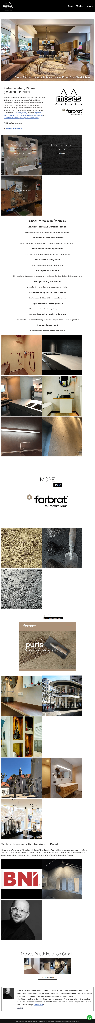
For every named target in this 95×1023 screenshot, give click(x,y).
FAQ (39, 1021)
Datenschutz (72, 1021)
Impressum (66, 1021)
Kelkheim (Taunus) (18, 118)
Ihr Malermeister (52, 946)
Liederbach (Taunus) (36, 115)
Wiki (42, 1021)
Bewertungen (60, 1021)
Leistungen (35, 1021)
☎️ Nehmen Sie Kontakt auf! (13, 128)
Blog (56, 1021)
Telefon (79, 6)
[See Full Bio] (43, 1004)
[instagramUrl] (20, 1008)
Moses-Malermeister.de (31, 946)
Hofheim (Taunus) (9, 115)
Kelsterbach (8, 118)
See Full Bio (38, 1005)
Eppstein (38, 113)
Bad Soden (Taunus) (32, 118)
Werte (52, 1021)
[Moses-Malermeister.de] (17, 6)
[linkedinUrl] (22, 1008)
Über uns (45, 1021)
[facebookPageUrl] (18, 1008)
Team (49, 1021)
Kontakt (89, 6)
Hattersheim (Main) (22, 115)
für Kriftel (68, 946)
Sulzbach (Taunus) (21, 113)
